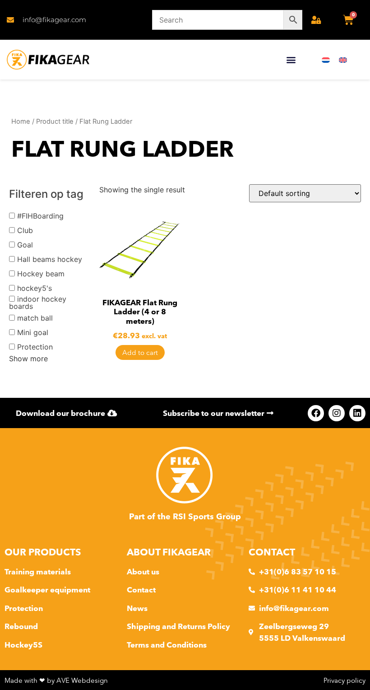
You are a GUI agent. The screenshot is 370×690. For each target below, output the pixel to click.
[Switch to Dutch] (325, 60)
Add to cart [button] (140, 352)
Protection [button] (35, 346)
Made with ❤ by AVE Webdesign (56, 680)
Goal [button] (25, 244)
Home (20, 121)
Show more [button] (28, 358)
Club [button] (25, 230)
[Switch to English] (343, 60)
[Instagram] (336, 413)
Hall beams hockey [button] (49, 259)
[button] (290, 59)
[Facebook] (316, 413)
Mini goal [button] (32, 332)
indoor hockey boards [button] (37, 302)
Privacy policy (344, 680)
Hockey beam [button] (41, 273)
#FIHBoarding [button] (40, 215)
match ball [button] (35, 317)
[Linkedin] (357, 413)
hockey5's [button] (34, 288)
